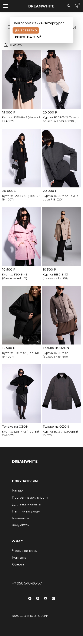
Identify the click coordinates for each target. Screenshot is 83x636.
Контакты (19, 557)
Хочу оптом (21, 525)
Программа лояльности (30, 497)
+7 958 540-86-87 (27, 583)
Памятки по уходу (26, 511)
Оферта (18, 564)
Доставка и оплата (26, 504)
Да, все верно (26, 30)
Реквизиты (20, 518)
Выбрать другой (28, 36)
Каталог (18, 490)
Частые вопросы (24, 551)
